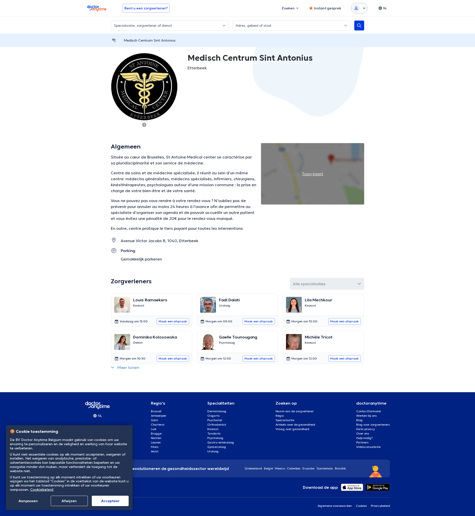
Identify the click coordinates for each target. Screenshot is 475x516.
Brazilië (340, 468)
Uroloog (213, 451)
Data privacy (365, 429)
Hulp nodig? (364, 438)
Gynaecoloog (216, 447)
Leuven (156, 442)
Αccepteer (110, 501)
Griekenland (253, 468)
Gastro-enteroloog (220, 442)
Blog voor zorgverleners (373, 424)
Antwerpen (158, 415)
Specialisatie (285, 420)
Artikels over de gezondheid (295, 424)
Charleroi (157, 424)
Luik (153, 429)
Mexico (280, 468)
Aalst (154, 451)
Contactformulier (368, 411)
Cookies (361, 506)
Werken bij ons (366, 415)
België (268, 468)
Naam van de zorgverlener (295, 411)
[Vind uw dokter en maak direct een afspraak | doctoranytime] (114, 40)
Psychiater (214, 420)
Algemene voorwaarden (335, 506)
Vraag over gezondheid (292, 429)
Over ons (362, 433)
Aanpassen (28, 501)
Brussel (156, 411)
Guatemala (325, 468)
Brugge (156, 433)
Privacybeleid (380, 506)
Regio (280, 415)
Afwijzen (69, 501)
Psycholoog (215, 438)
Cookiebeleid (41, 489)
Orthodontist (216, 424)
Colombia (294, 468)
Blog (359, 420)
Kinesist (212, 429)
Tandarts (214, 433)
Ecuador (309, 468)
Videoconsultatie (368, 447)
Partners (362, 442)
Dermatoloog (216, 411)
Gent (154, 420)
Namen (156, 438)
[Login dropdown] (359, 8)
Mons (155, 447)
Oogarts (213, 415)
